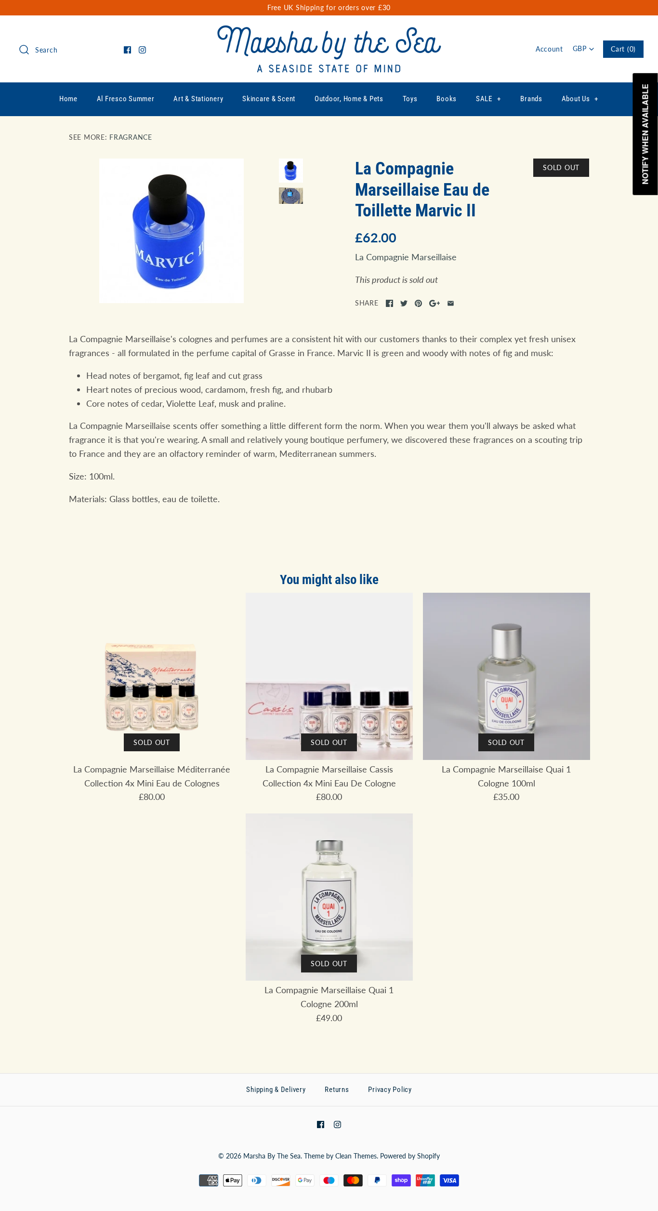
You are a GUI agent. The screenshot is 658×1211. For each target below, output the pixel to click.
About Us (580, 98)
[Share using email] (450, 303)
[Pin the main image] (418, 303)
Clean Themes (356, 1156)
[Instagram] (142, 49)
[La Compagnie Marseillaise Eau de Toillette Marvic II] (171, 231)
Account (549, 49)
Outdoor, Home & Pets (349, 98)
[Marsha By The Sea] (329, 32)
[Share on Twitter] (404, 303)
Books (446, 98)
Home (68, 98)
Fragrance (130, 137)
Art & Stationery (198, 98)
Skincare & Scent (268, 98)
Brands (531, 98)
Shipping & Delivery (275, 1089)
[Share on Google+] (434, 303)
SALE (488, 98)
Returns (337, 1089)
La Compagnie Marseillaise (406, 257)
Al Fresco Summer (126, 98)
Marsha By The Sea (272, 1156)
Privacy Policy (390, 1089)
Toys (410, 98)
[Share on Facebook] (389, 303)
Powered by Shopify (410, 1156)
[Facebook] (127, 49)
